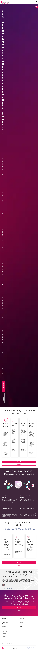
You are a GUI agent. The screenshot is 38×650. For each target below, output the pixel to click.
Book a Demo (3, 387)
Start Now (3, 397)
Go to (5, 3)
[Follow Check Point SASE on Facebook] (28, 648)
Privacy (22, 647)
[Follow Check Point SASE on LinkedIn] (31, 648)
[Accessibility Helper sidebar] (36, 7)
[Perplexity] (7, 644)
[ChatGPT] (2, 644)
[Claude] (5, 644)
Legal (22, 647)
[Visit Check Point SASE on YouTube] (33, 648)
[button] (36, 1)
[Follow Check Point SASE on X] (29, 648)
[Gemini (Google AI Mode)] (9, 644)
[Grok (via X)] (12, 644)
